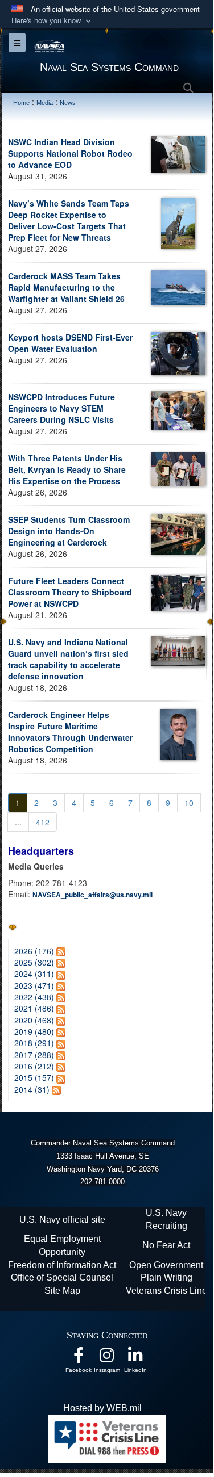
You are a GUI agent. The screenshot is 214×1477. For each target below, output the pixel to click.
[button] (52, 21)
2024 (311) (34, 973)
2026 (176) (34, 950)
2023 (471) (34, 985)
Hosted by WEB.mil (102, 1408)
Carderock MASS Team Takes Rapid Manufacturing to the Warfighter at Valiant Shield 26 (66, 287)
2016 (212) (34, 1066)
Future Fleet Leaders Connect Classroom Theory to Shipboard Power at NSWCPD (70, 592)
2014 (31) (32, 1089)
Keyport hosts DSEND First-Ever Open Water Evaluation (70, 343)
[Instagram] (107, 1358)
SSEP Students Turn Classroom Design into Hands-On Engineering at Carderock (69, 531)
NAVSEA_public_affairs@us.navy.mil (92, 894)
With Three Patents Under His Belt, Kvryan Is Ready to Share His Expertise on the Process (67, 469)
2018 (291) (34, 1042)
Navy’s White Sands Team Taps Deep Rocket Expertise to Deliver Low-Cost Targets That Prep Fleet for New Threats (68, 220)
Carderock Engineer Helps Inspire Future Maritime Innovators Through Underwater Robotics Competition (70, 731)
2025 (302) (34, 962)
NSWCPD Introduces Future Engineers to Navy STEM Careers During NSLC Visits (61, 408)
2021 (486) (34, 1008)
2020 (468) (34, 1020)
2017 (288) (34, 1054)
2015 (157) (34, 1077)
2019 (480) (34, 1031)
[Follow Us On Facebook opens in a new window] (78, 1358)
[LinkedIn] (135, 1358)
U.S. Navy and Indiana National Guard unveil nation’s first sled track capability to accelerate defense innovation (68, 659)
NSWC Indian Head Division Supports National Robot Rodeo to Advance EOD (70, 153)
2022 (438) (34, 996)
